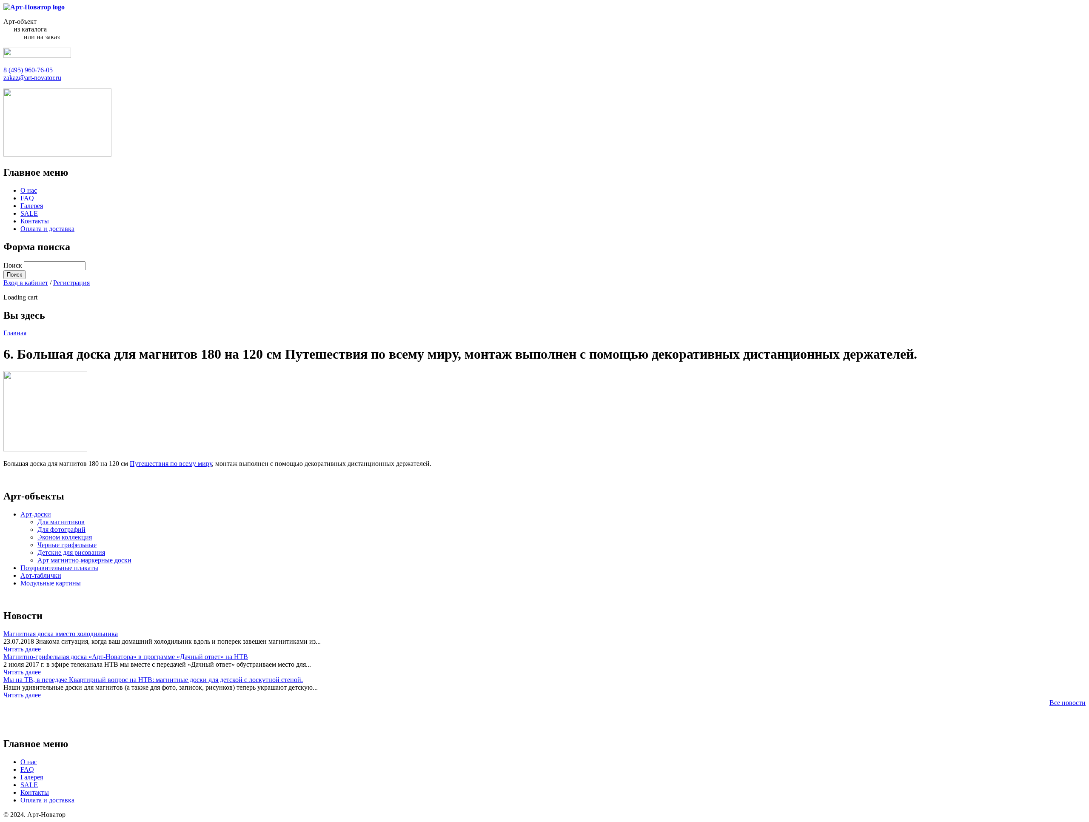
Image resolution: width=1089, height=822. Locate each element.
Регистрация (71, 282)
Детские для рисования (71, 552)
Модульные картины (50, 583)
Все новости (1067, 702)
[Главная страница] (34, 7)
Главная (14, 333)
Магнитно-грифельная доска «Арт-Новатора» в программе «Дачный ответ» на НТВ (125, 656)
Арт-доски (35, 514)
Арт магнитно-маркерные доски (84, 560)
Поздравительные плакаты (59, 567)
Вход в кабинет (25, 282)
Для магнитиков (61, 521)
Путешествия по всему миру (171, 463)
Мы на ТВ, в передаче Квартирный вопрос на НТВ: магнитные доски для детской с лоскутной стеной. (153, 679)
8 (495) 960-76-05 (28, 70)
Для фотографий (61, 529)
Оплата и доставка (47, 228)
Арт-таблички (40, 575)
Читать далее (22, 649)
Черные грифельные (67, 544)
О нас (28, 190)
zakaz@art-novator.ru (32, 77)
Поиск (13, 265)
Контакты (34, 221)
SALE (29, 213)
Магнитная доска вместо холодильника (60, 633)
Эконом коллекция (64, 537)
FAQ (27, 198)
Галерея (31, 205)
